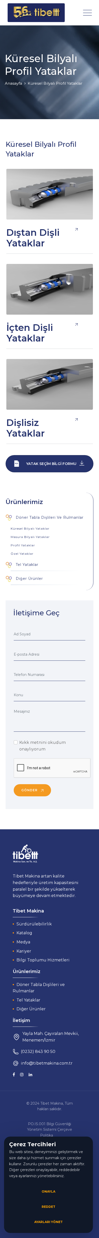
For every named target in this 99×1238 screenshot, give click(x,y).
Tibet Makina (51, 1103)
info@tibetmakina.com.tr (47, 1063)
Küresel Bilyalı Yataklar (30, 528)
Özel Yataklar (22, 553)
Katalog (24, 932)
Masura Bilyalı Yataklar (30, 537)
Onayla (48, 1191)
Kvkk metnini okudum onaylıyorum (42, 745)
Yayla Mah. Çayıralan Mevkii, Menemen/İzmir (50, 1037)
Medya (23, 942)
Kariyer (23, 951)
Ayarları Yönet (48, 1222)
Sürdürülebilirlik (34, 924)
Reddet (48, 1207)
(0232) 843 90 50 (38, 1051)
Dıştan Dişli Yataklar (33, 238)
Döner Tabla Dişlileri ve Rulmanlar (49, 517)
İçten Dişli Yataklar (29, 333)
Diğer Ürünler (28, 578)
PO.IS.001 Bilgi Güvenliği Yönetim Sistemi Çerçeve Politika (49, 1130)
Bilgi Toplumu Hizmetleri (43, 960)
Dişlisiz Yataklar (25, 428)
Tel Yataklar (26, 564)
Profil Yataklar (23, 545)
